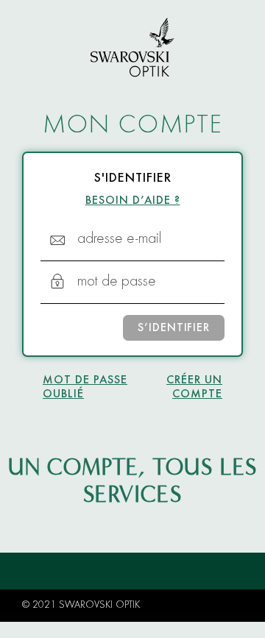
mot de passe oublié (85, 387)
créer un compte (194, 387)
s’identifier (174, 328)
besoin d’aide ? (132, 201)
